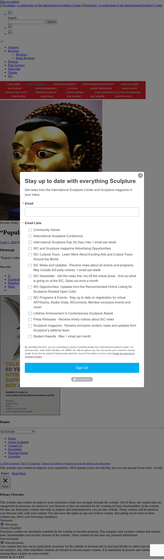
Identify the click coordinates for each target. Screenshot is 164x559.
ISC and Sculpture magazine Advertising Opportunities (72, 248)
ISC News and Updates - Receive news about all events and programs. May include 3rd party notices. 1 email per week (83, 267)
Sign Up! (82, 367)
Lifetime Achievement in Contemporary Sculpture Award (73, 313)
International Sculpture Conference (58, 236)
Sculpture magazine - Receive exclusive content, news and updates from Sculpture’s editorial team (84, 327)
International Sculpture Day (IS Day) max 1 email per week (74, 242)
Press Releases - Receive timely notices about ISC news (73, 319)
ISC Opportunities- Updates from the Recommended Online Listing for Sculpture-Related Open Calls (82, 289)
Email (29, 203)
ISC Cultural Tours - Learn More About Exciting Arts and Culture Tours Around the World (82, 256)
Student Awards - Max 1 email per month (62, 336)
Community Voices (46, 230)
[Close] (140, 175)
